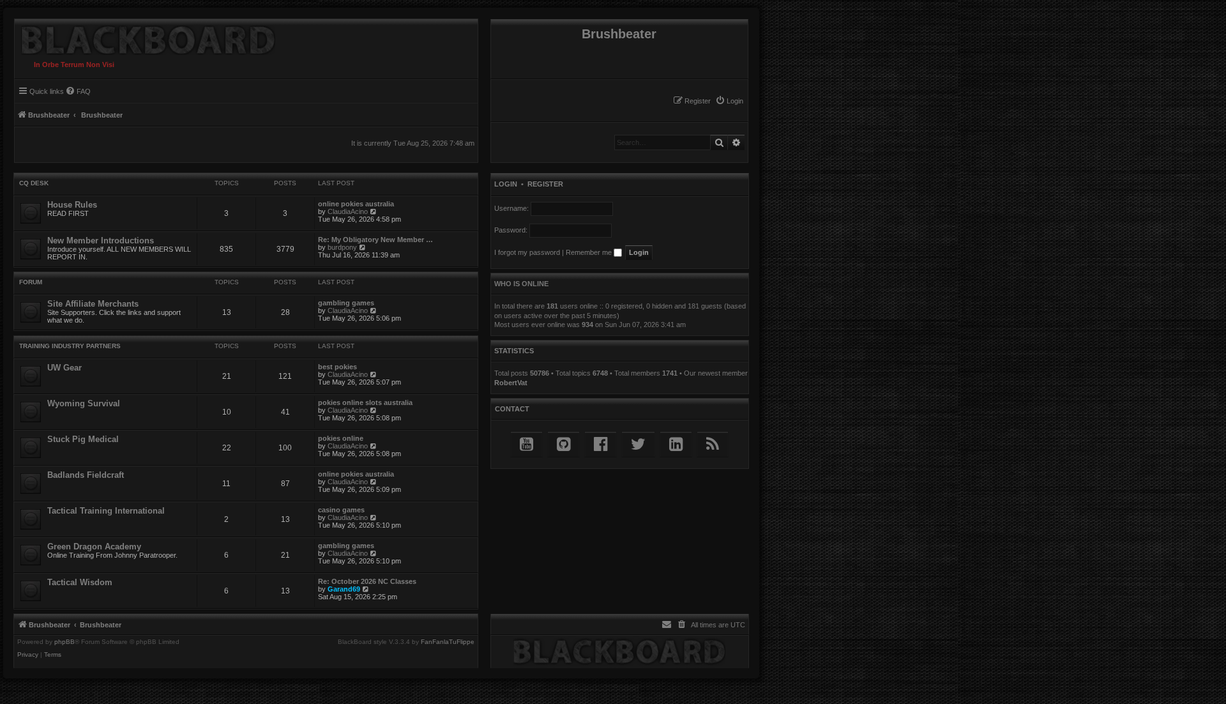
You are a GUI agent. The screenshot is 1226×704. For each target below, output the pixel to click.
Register (545, 184)
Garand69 (344, 589)
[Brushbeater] (145, 37)
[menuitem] (729, 101)
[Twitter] (638, 444)
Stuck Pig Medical (83, 439)
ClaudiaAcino (348, 211)
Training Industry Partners (70, 345)
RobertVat (510, 382)
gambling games (346, 303)
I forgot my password (527, 252)
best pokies (337, 367)
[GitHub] (563, 444)
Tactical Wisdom (79, 582)
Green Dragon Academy (94, 546)
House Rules (72, 205)
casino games (341, 510)
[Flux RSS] (712, 444)
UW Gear (64, 367)
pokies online (340, 438)
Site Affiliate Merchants (93, 304)
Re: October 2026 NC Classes (367, 581)
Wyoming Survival (83, 403)
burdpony (342, 247)
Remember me (590, 252)
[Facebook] (600, 444)
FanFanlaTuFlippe (447, 642)
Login (505, 184)
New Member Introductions (100, 240)
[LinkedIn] (676, 444)
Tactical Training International (106, 511)
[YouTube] (526, 444)
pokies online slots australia (365, 402)
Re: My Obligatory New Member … (375, 239)
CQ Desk (34, 183)
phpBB (64, 642)
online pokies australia (356, 204)
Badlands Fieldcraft (85, 475)
